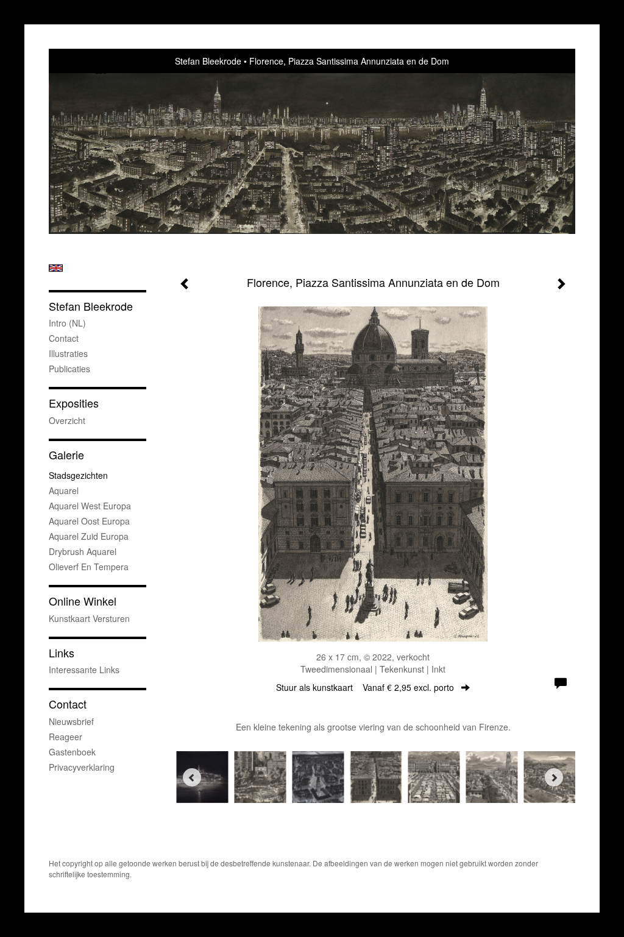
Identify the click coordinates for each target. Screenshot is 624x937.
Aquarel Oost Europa (89, 521)
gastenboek (72, 752)
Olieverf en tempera (89, 566)
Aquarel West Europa (90, 506)
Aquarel (64, 490)
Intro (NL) (67, 323)
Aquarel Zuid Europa (89, 536)
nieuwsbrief (71, 721)
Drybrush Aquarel (82, 551)
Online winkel (82, 601)
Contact (64, 338)
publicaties (69, 368)
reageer (65, 736)
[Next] (554, 777)
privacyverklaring (82, 767)
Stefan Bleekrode (208, 61)
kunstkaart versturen (89, 618)
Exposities (74, 403)
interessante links (84, 669)
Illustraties (68, 353)
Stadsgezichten (78, 475)
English (56, 268)
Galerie (66, 454)
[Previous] (192, 777)
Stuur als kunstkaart (365, 687)
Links (61, 652)
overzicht (67, 420)
